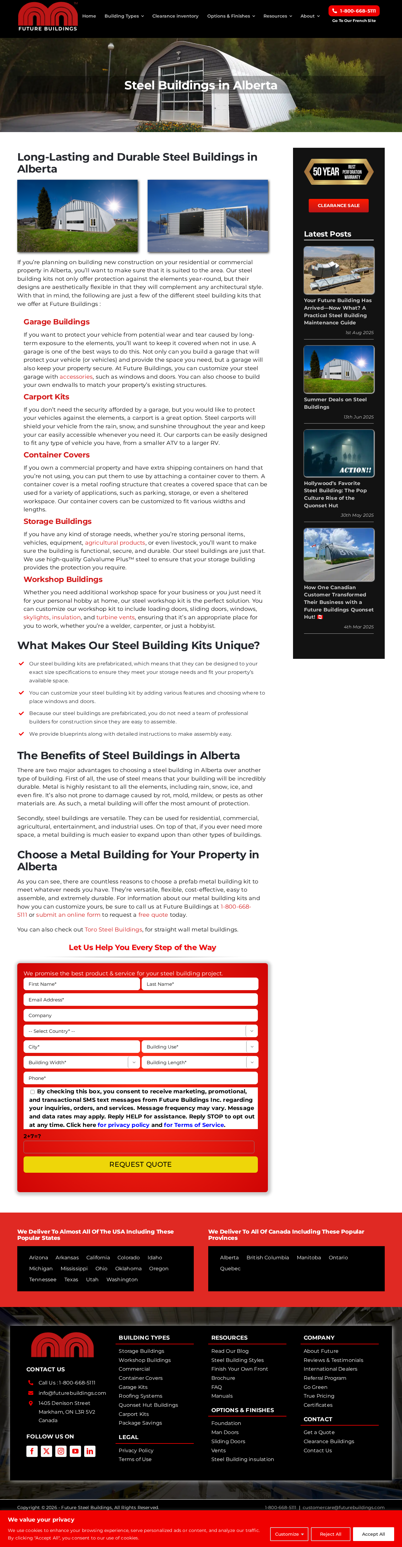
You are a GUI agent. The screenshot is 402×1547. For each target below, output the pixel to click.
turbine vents (115, 617)
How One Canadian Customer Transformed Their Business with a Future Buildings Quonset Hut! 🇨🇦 (339, 602)
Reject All (330, 1534)
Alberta (229, 1258)
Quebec (230, 1269)
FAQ (216, 1387)
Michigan (41, 1269)
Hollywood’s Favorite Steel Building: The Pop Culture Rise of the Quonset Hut (335, 494)
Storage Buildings (58, 521)
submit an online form (68, 914)
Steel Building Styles (237, 1360)
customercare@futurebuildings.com (344, 1507)
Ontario (338, 1258)
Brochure (223, 1378)
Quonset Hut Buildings (148, 1405)
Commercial (134, 1369)
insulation (66, 617)
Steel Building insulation (242, 1459)
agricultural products (115, 542)
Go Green (316, 1387)
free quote (153, 914)
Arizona (38, 1258)
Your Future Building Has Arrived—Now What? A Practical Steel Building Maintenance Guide (338, 311)
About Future (321, 1351)
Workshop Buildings (63, 579)
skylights (36, 617)
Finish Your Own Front (240, 1369)
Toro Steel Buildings (113, 929)
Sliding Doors (228, 1441)
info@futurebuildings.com (72, 1393)
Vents (218, 1451)
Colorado (128, 1258)
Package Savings (140, 1423)
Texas (71, 1280)
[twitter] (46, 1451)
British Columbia (268, 1258)
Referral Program (325, 1378)
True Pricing (319, 1396)
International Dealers (331, 1369)
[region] (201, 1528)
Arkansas (67, 1258)
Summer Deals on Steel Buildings (335, 403)
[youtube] (75, 1451)
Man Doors (225, 1432)
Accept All (373, 1534)
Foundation (226, 1423)
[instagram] (61, 1451)
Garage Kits (133, 1387)
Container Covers (57, 454)
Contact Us (318, 1451)
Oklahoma (128, 1269)
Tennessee (43, 1280)
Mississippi (74, 1269)
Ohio (101, 1269)
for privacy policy (123, 1125)
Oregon (159, 1269)
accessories (76, 376)
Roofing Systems (140, 1396)
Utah (92, 1280)
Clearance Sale (339, 205)
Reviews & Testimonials (333, 1360)
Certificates (318, 1405)
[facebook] (32, 1451)
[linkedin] (89, 1451)
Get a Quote (319, 1432)
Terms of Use (135, 1459)
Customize (287, 1534)
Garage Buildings (57, 321)
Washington (122, 1280)
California (98, 1258)
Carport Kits (46, 396)
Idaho (155, 1258)
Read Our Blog (230, 1351)
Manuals (222, 1396)
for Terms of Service (194, 1125)
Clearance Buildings (329, 1441)
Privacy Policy (136, 1451)
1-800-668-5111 (77, 1383)
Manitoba (309, 1258)
